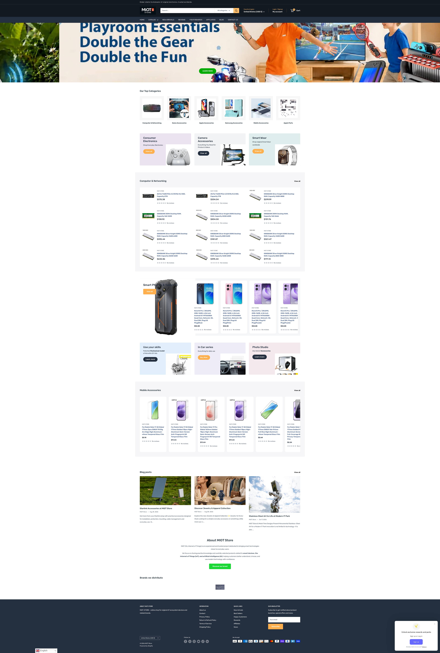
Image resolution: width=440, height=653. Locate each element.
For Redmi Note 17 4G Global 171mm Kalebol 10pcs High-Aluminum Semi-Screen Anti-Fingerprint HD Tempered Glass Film (240, 432)
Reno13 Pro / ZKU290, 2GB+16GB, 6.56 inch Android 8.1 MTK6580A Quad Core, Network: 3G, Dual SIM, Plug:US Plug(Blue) (203, 317)
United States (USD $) (148, 638)
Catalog (152, 20)
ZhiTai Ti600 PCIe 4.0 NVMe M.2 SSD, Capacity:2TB (171, 195)
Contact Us (233, 20)
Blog (221, 20)
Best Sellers (238, 613)
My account (277, 12)
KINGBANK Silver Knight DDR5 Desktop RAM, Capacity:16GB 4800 (279, 195)
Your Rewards (195, 20)
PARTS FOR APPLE (150, 71)
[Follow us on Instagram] (194, 641)
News (236, 627)
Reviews (181, 20)
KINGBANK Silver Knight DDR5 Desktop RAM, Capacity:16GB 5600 (279, 235)
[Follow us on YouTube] (198, 641)
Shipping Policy (205, 627)
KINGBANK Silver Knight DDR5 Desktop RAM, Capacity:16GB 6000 (225, 255)
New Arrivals (168, 20)
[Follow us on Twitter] (189, 641)
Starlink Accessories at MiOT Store (156, 508)
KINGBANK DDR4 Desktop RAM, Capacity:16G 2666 (276, 215)
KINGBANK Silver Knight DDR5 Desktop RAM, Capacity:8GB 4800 (279, 255)
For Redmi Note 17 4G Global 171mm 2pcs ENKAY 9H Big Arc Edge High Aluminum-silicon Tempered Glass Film (153, 430)
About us (202, 610)
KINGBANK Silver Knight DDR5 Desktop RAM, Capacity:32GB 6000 (225, 215)
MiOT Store (160, 191)
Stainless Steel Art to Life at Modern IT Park (269, 516)
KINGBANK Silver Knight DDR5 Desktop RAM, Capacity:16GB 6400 (172, 235)
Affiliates (210, 20)
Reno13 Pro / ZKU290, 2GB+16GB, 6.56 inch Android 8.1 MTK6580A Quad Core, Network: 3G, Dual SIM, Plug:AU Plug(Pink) (232, 317)
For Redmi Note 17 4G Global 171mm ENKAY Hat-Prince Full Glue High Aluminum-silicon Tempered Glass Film (269, 430)
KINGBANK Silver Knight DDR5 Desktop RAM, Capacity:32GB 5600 (172, 255)
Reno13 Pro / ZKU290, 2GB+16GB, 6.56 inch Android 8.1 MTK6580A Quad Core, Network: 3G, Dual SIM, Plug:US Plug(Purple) (290, 317)
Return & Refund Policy (207, 620)
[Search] (236, 10)
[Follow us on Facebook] (185, 641)
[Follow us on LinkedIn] (207, 641)
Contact (202, 613)
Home (142, 20)
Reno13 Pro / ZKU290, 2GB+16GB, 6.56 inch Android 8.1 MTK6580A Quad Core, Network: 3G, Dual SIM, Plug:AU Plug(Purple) (261, 317)
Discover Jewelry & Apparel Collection (212, 508)
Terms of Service (205, 624)
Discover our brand (220, 566)
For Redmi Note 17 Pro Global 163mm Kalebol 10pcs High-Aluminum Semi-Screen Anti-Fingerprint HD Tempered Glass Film (210, 433)
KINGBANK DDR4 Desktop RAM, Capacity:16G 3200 (169, 215)
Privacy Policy (204, 617)
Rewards (237, 620)
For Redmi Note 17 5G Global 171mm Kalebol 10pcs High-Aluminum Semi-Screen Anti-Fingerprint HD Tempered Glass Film (182, 432)
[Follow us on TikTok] (203, 641)
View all (297, 181)
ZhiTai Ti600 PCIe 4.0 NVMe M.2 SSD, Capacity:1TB (224, 195)
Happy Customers (240, 617)
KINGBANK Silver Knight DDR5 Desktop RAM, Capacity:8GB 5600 (225, 235)
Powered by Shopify (146, 646)
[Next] (300, 109)
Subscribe (276, 626)
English (43, 650)
